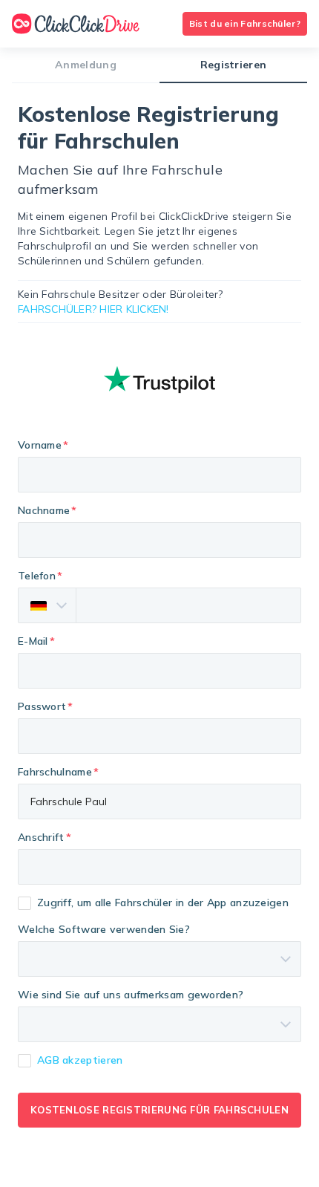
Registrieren (233, 64)
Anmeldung (85, 64)
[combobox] (159, 867)
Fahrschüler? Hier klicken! (93, 309)
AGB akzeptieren (80, 1060)
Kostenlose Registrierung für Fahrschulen (159, 1110)
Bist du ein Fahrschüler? (244, 23)
